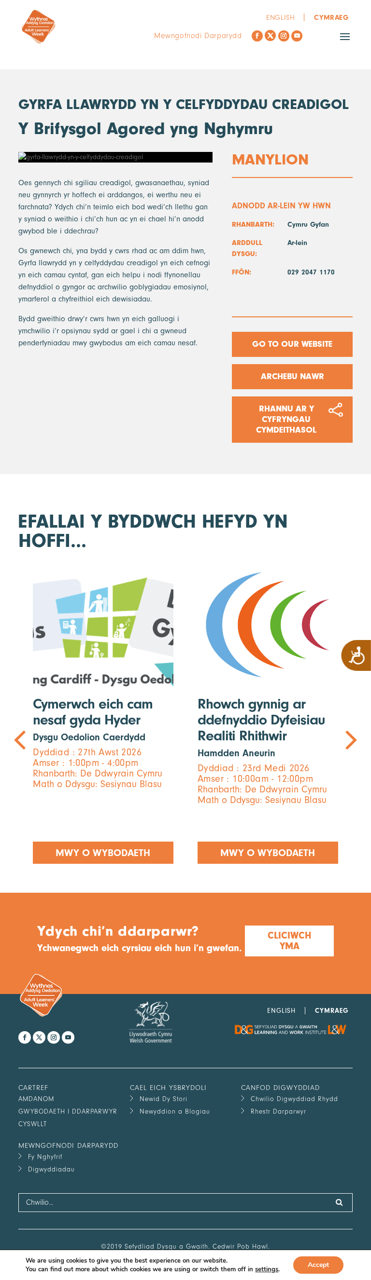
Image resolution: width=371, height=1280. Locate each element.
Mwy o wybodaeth (103, 852)
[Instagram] (283, 35)
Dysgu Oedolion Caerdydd (89, 737)
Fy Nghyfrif (45, 1157)
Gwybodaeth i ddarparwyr (67, 1111)
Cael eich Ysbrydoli (168, 1088)
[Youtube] (296, 35)
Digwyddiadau (51, 1169)
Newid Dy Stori (163, 1099)
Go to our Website (292, 344)
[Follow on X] (270, 35)
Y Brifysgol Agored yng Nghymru (145, 128)
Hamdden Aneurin (236, 753)
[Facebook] (257, 35)
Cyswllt (32, 1124)
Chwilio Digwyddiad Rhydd (294, 1099)
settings (266, 1269)
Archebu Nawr (292, 376)
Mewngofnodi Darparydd (198, 35)
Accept (318, 1264)
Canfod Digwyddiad (280, 1088)
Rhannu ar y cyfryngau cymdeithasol (286, 419)
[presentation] (102, 714)
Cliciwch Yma (289, 941)
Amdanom (36, 1099)
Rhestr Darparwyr (278, 1111)
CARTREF (33, 1088)
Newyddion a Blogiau (175, 1111)
